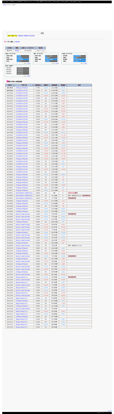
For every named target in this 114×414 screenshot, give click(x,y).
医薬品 (4, 4)
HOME (6, 1)
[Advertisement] (57, 18)
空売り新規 (64, 1)
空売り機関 (39, 1)
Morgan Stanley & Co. (22, 277)
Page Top (110, 410)
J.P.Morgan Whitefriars (22, 87)
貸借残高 (19, 1)
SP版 (79, 1)
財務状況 (26, 35)
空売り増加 (47, 1)
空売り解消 (73, 1)
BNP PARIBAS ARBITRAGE (24, 193)
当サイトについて (106, 412)
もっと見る (27, 63)
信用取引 (12, 1)
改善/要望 (99, 412)
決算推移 (20, 35)
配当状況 (32, 35)
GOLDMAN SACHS (22, 90)
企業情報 (17, 41)
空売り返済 (56, 1)
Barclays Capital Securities (23, 214)
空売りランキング (29, 1)
